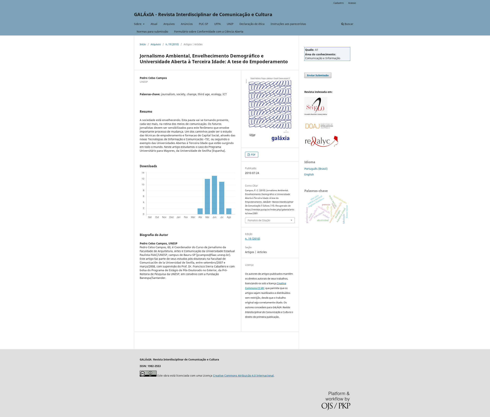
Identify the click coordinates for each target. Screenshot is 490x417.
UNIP (230, 24)
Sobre (138, 24)
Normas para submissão (152, 31)
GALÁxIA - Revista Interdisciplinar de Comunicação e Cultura (203, 14)
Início (143, 44)
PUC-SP (203, 24)
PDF (253, 154)
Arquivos (169, 24)
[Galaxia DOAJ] (318, 133)
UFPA (217, 24)
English (309, 174)
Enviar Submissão (318, 75)
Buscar (348, 24)
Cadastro (338, 3)
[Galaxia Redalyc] (321, 146)
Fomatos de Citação (259, 220)
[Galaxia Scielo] (315, 115)
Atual (154, 24)
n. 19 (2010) (172, 44)
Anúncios (187, 24)
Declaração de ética (252, 24)
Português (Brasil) (315, 168)
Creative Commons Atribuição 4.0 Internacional (243, 375)
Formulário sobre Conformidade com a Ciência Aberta (208, 31)
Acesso (352, 3)
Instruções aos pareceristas (288, 24)
